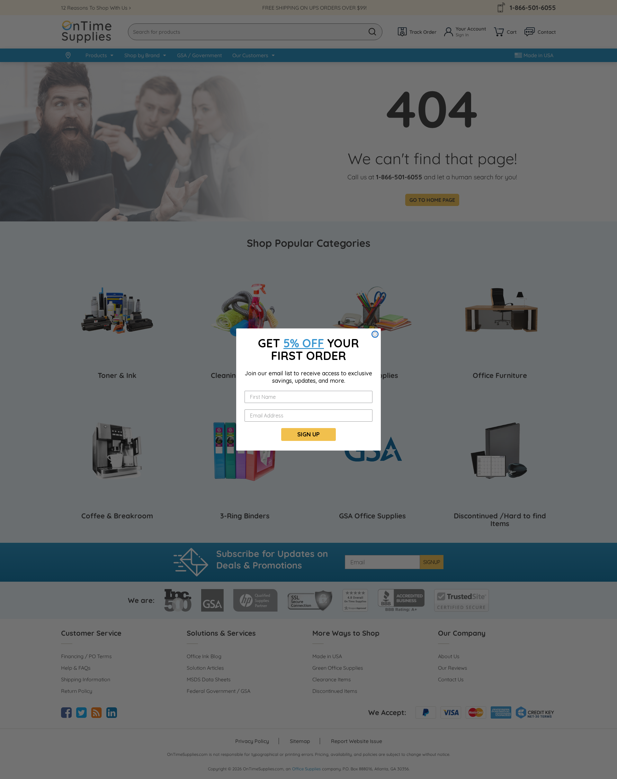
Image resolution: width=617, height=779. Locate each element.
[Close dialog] (375, 334)
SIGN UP (308, 434)
